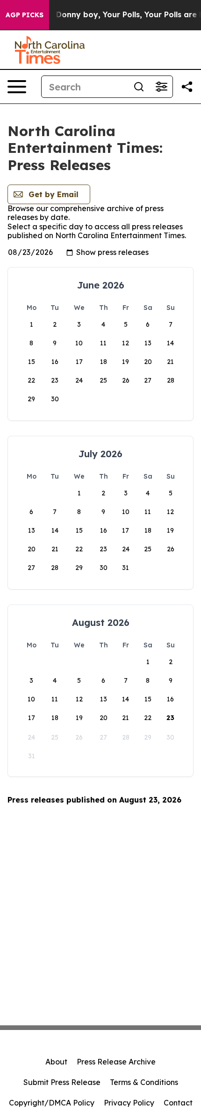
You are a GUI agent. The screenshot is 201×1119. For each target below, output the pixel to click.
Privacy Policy (129, 1102)
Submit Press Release (61, 1082)
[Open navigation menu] (16, 86)
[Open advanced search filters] (161, 86)
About (56, 1061)
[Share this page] (187, 86)
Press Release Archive (116, 1061)
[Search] (139, 86)
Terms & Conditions (144, 1082)
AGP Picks (24, 15)
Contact (178, 1102)
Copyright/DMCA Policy (51, 1102)
